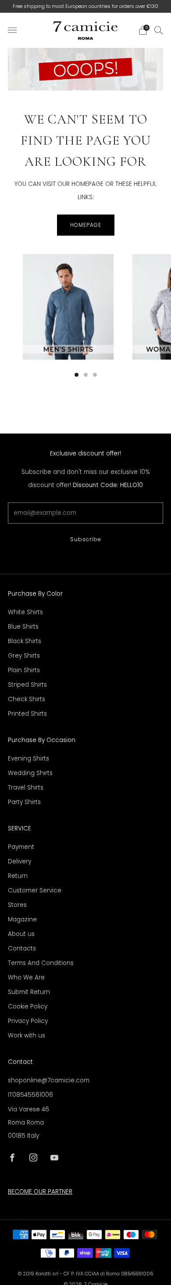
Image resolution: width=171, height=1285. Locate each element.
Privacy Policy (28, 1021)
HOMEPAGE (85, 225)
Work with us (26, 1035)
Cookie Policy (27, 1006)
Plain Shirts (24, 670)
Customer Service (34, 890)
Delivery (19, 861)
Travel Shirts (25, 787)
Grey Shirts (24, 656)
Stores (17, 905)
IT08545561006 (30, 1095)
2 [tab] (86, 375)
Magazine (22, 919)
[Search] (158, 29)
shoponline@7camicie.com (48, 1080)
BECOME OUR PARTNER (40, 1191)
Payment (21, 847)
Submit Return (29, 992)
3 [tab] (95, 375)
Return (18, 876)
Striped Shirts (27, 685)
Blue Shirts (23, 626)
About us (21, 934)
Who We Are (26, 977)
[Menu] (12, 30)
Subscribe (85, 539)
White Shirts (25, 612)
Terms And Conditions (41, 963)
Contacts (22, 948)
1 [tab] (76, 375)
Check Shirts (26, 699)
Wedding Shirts (30, 773)
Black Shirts (24, 641)
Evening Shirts (28, 758)
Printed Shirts (27, 714)
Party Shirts (24, 802)
